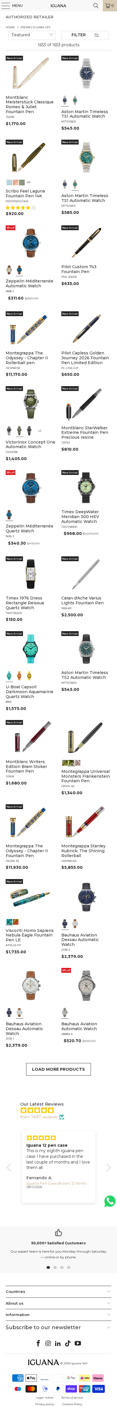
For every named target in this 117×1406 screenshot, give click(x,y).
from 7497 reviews (38, 1117)
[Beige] (9, 269)
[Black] (9, 430)
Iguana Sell (79, 1363)
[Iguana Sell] (58, 5)
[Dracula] (77, 762)
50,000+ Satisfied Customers (58, 1243)
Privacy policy (44, 1404)
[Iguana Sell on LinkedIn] (58, 1343)
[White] (75, 923)
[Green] (75, 100)
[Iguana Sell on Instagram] (48, 1343)
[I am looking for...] (96, 5)
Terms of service (72, 1397)
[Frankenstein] (71, 762)
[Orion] (15, 921)
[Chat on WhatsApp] (110, 1203)
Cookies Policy (72, 1404)
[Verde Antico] (22, 181)
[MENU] (3, 5)
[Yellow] (29, 675)
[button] (18, 207)
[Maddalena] (15, 181)
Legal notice (44, 1397)
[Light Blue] (9, 675)
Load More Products (58, 1069)
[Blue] (65, 100)
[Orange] (19, 675)
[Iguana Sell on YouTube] (78, 1343)
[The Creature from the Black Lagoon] (65, 762)
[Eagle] (9, 921)
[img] (61, 1110)
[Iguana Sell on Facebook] (38, 1343)
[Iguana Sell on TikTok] (68, 1343)
